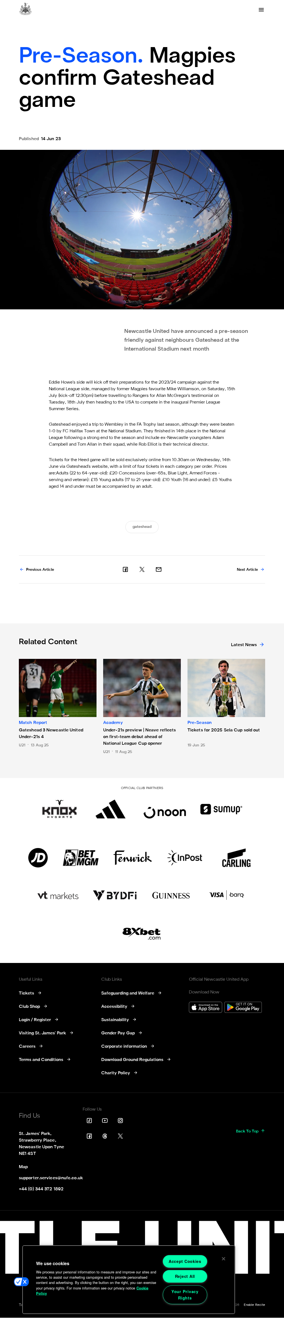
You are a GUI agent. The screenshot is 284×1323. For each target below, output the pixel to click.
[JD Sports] (38, 857)
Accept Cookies (185, 1261)
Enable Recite (254, 1305)
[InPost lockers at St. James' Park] (184, 857)
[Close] (223, 1259)
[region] (128, 1279)
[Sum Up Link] (221, 809)
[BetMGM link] (80, 857)
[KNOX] (59, 809)
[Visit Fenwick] (132, 857)
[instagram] (120, 1120)
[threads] (104, 1136)
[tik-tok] (89, 1120)
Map (23, 1167)
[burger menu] (261, 9)
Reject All (185, 1276)
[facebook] (125, 569)
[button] (21, 1282)
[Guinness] (171, 895)
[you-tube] (104, 1120)
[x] (142, 569)
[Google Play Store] (243, 1008)
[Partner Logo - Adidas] (110, 809)
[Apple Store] (205, 1008)
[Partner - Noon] (165, 809)
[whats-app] (158, 569)
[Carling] (236, 857)
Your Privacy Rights (185, 1295)
